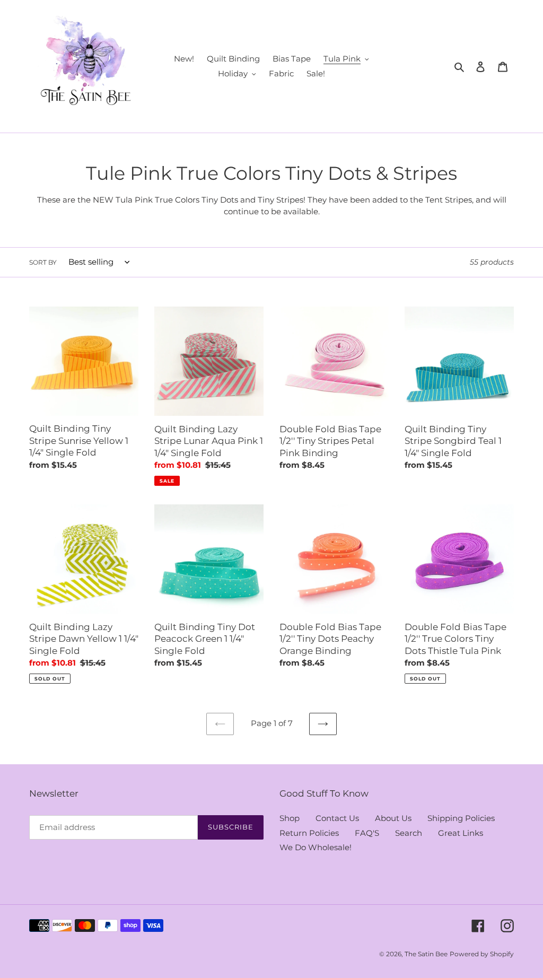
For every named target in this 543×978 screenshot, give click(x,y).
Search (408, 833)
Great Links (460, 833)
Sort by (43, 262)
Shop (289, 818)
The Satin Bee (426, 954)
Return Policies (309, 833)
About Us (393, 818)
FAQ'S (367, 833)
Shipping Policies (461, 818)
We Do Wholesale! (315, 847)
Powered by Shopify (482, 954)
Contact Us (337, 818)
